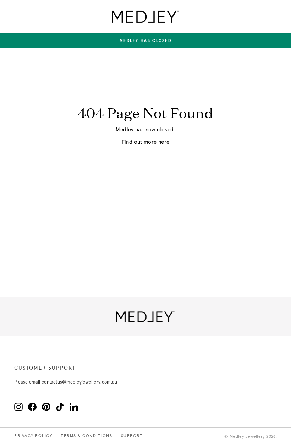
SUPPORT (132, 436)
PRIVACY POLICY (33, 436)
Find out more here (146, 142)
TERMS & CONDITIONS (86, 436)
